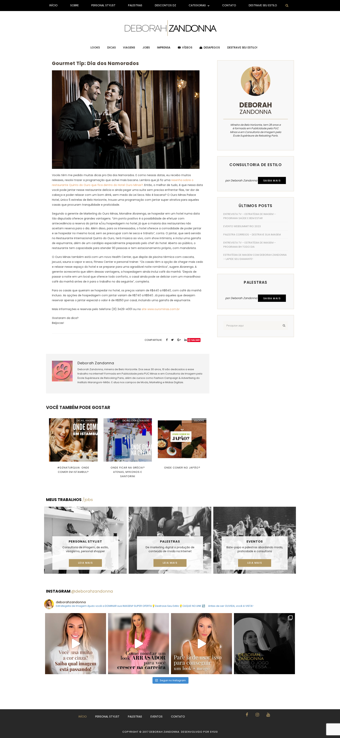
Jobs (146, 47)
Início (53, 5)
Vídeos (187, 47)
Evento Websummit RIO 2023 (242, 226)
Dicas (111, 47)
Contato (229, 5)
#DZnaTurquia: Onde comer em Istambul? (73, 470)
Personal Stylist (103, 5)
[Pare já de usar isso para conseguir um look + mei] (201, 643)
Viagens (129, 47)
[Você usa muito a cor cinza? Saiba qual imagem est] (75, 643)
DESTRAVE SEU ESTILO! (242, 47)
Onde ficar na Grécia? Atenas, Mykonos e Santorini (128, 472)
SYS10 (214, 732)
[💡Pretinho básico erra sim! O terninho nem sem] (264, 643)
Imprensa (163, 47)
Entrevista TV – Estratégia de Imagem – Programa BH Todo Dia (249, 245)
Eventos (255, 541)
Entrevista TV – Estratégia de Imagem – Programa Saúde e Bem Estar (249, 216)
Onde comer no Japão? (182, 467)
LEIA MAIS (85, 563)
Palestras (135, 5)
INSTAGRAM (79, 591)
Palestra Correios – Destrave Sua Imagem (252, 234)
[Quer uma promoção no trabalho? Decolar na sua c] (138, 643)
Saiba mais (272, 180)
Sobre (74, 5)
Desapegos (212, 47)
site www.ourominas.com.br (161, 309)
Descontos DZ (165, 5)
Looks (95, 47)
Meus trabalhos (69, 499)
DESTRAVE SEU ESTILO (263, 5)
